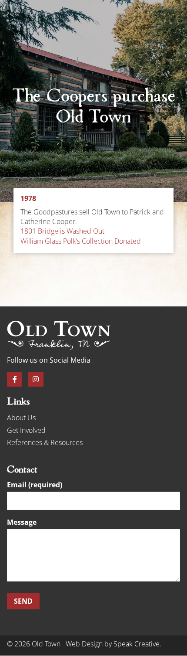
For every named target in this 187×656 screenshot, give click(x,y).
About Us (21, 417)
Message (22, 523)
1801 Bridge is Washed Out (62, 231)
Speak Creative (137, 644)
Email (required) (34, 485)
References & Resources (45, 442)
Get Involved (26, 430)
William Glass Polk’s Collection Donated (80, 241)
